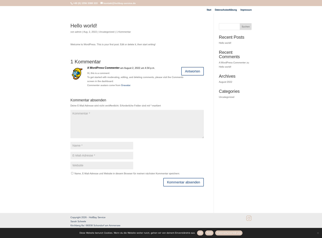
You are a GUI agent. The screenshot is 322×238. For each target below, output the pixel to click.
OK (200, 232)
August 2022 (225, 82)
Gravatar (125, 85)
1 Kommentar (123, 31)
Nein (209, 232)
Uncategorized (106, 31)
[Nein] (317, 233)
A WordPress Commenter (103, 67)
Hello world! (225, 43)
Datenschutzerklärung (226, 10)
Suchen (246, 26)
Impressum (246, 10)
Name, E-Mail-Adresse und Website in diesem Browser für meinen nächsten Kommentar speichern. (127, 173)
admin (78, 31)
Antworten (192, 71)
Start (209, 10)
